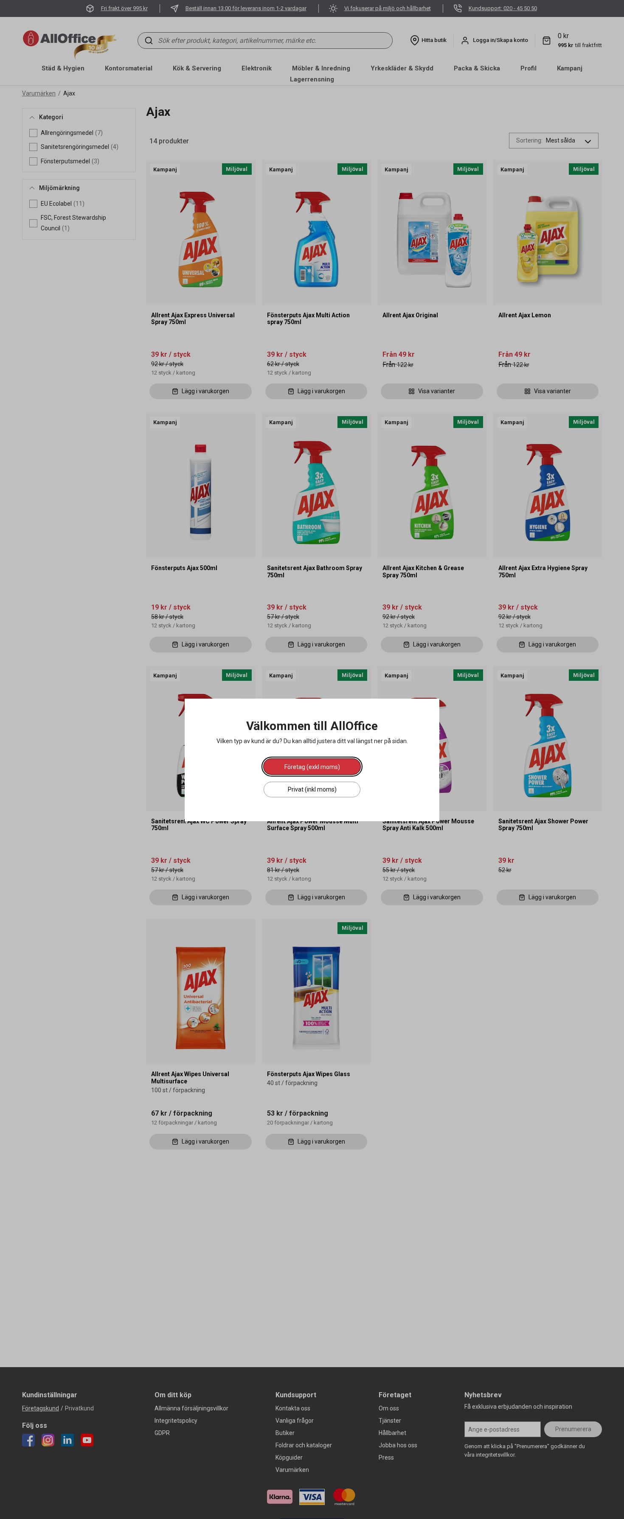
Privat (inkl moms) (312, 789)
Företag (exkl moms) (312, 766)
